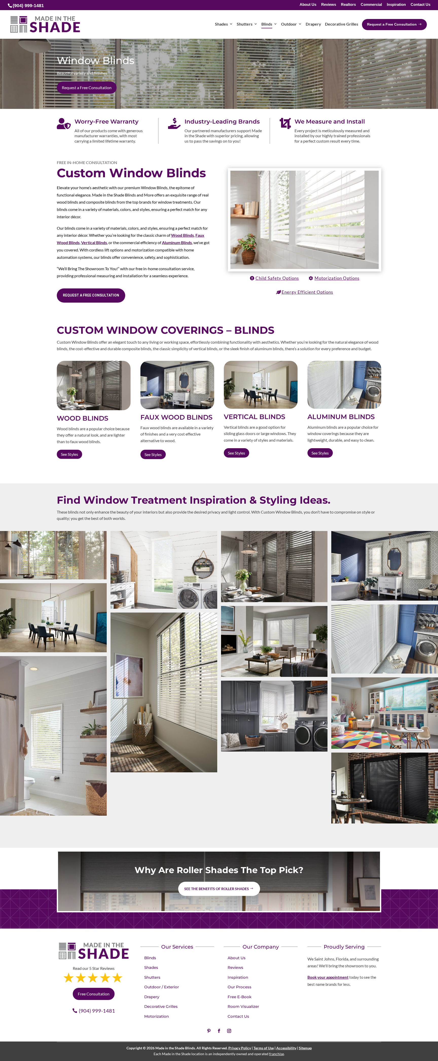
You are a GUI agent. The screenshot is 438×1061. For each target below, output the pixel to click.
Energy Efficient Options (307, 292)
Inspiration (396, 5)
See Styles (69, 454)
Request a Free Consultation (87, 87)
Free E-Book (239, 996)
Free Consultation (94, 993)
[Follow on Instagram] (229, 1031)
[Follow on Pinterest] (209, 1031)
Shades (151, 967)
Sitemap (305, 1048)
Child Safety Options (277, 278)
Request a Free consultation (91, 295)
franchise (276, 1054)
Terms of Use (263, 1048)
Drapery (151, 996)
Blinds (150, 957)
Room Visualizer (243, 1006)
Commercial (371, 5)
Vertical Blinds (94, 242)
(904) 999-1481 (97, 1011)
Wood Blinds (182, 235)
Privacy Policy (239, 1048)
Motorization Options (337, 278)
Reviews (328, 5)
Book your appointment (328, 977)
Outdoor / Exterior (161, 987)
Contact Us (420, 5)
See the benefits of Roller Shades (216, 889)
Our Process (239, 987)
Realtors (348, 5)
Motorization (156, 1016)
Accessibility (286, 1048)
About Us (308, 5)
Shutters (152, 977)
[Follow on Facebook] (219, 1031)
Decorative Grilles (161, 1006)
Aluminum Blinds (177, 242)
